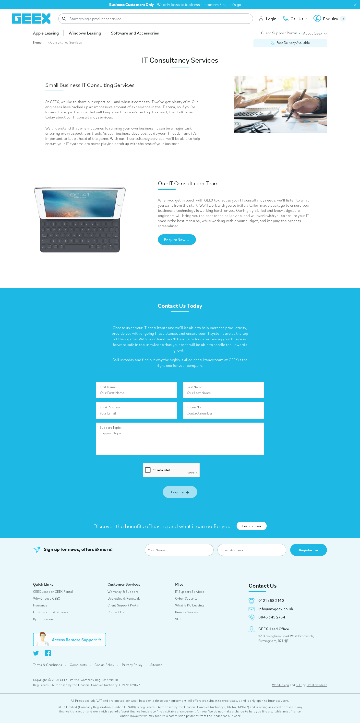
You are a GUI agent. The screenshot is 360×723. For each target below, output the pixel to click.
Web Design (280, 685)
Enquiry (177, 491)
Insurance (40, 605)
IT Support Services (189, 591)
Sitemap (156, 665)
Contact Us (116, 612)
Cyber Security (186, 598)
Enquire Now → (177, 239)
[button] (330, 18)
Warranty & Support (123, 591)
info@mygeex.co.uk (275, 608)
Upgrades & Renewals (124, 598)
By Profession (43, 619)
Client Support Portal (279, 32)
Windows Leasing (85, 33)
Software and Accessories (135, 33)
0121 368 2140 (271, 600)
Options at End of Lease (50, 612)
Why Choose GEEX (46, 598)
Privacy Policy (132, 665)
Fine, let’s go (230, 4)
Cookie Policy (104, 665)
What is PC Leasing (189, 605)
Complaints (78, 665)
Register (306, 549)
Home (37, 42)
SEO (299, 685)
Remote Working (187, 612)
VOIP (178, 619)
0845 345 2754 (271, 617)
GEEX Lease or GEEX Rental (53, 591)
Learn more (252, 525)
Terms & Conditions (47, 665)
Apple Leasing (46, 33)
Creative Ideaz (317, 685)
